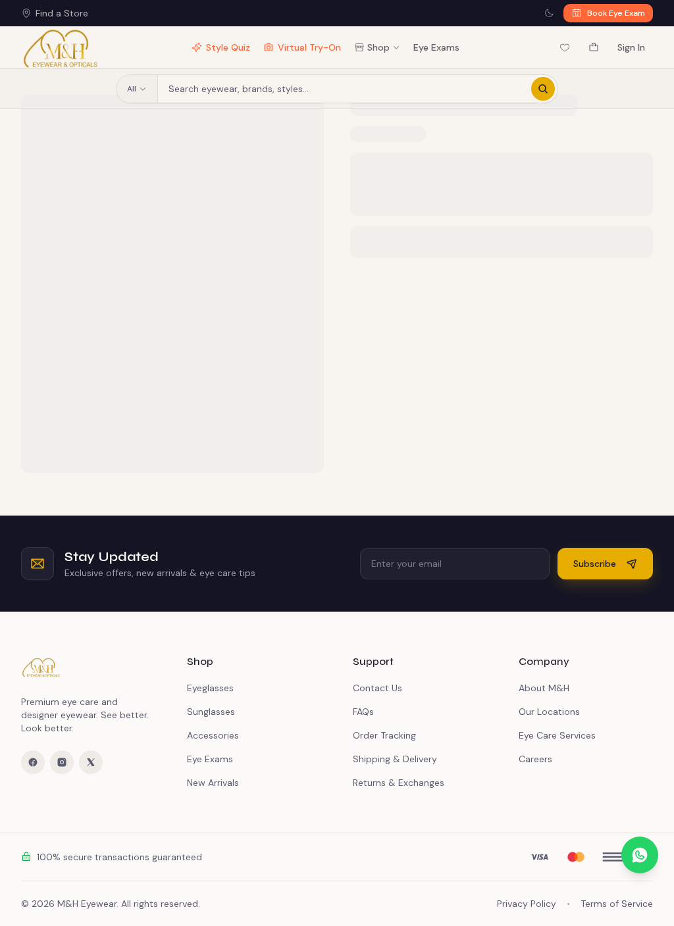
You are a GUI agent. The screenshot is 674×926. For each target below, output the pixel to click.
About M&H (544, 688)
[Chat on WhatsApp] (639, 855)
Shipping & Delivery (395, 759)
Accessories (213, 735)
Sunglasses (211, 712)
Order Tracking (384, 735)
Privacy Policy (526, 904)
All (131, 89)
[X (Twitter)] (91, 762)
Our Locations (549, 712)
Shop (378, 47)
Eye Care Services (557, 735)
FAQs (363, 712)
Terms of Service (617, 904)
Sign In (631, 47)
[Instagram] (62, 762)
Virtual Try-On (309, 47)
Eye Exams (436, 47)
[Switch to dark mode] (549, 13)
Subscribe (594, 564)
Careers (535, 759)
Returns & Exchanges (398, 783)
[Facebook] (33, 762)
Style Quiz (228, 47)
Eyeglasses (210, 688)
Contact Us (377, 688)
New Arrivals (213, 783)
